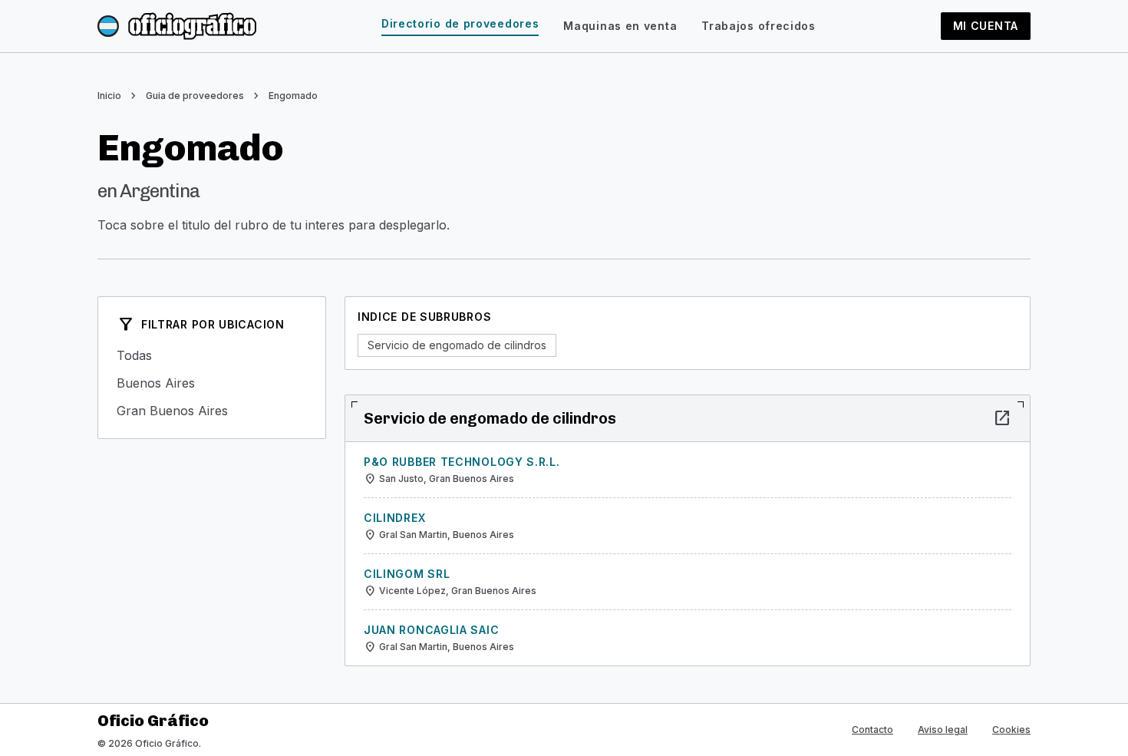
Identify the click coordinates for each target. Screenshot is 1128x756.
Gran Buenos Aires (212, 410)
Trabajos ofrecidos (758, 25)
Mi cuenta (985, 25)
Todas (212, 355)
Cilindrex (394, 517)
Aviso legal (943, 729)
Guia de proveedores (195, 95)
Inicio (109, 95)
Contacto (872, 729)
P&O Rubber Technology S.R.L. (462, 461)
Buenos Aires (212, 383)
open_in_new (1002, 418)
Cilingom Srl (407, 573)
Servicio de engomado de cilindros (457, 345)
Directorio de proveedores (460, 23)
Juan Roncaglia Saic (431, 629)
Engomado (293, 95)
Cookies (1011, 729)
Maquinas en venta (620, 25)
